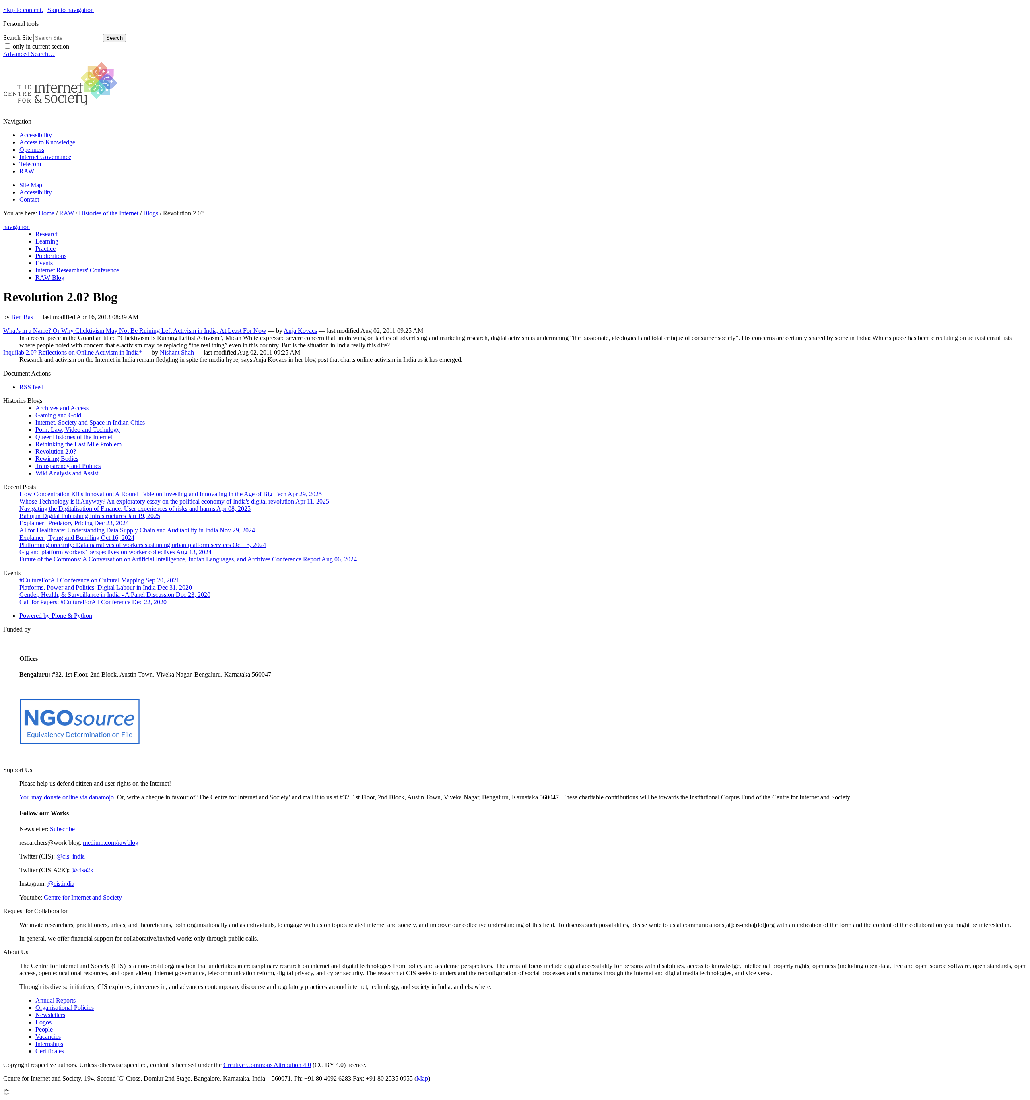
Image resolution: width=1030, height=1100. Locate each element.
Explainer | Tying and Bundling (76, 537)
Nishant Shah (177, 352)
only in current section (41, 46)
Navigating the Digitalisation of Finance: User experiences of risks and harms (135, 508)
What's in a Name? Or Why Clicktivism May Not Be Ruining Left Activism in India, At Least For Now (134, 330)
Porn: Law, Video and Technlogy (77, 429)
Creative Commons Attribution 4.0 (267, 1064)
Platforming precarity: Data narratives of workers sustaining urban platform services (142, 544)
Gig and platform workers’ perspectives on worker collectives (115, 552)
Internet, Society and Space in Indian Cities (90, 422)
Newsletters (50, 1014)
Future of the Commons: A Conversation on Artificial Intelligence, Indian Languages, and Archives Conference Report (188, 559)
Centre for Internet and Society (83, 897)
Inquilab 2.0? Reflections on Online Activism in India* (72, 352)
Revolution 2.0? (55, 451)
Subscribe (62, 829)
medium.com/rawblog (110, 842)
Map (422, 1078)
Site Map (30, 185)
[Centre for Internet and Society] (62, 107)
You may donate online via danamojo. (67, 797)
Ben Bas (22, 317)
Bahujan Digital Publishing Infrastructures (89, 515)
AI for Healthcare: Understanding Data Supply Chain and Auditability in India (137, 530)
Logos (43, 1022)
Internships (49, 1043)
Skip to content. (23, 9)
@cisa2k (82, 870)
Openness (31, 149)
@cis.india (60, 883)
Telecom (30, 164)
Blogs (150, 213)
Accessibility (35, 135)
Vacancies (48, 1036)
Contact (29, 199)
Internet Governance (45, 156)
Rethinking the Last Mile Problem (78, 444)
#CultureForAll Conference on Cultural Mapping (99, 580)
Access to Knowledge (47, 142)
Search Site (17, 37)
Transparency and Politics (68, 465)
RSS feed (31, 387)
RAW (26, 171)
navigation (16, 226)
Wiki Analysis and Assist (66, 473)
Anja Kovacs (300, 330)
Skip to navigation (70, 9)
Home (46, 213)
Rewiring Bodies (56, 458)
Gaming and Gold (58, 415)
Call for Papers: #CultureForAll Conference (93, 601)
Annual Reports (55, 1000)
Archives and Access (62, 408)
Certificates (49, 1051)
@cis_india (70, 856)
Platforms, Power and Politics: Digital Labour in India (105, 587)
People (44, 1029)
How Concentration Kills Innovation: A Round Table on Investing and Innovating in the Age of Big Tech (170, 494)
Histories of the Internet (108, 213)
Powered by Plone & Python (55, 615)
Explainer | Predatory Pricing (74, 523)
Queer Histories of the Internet (73, 436)
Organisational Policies (64, 1007)
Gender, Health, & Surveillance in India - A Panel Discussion (114, 594)
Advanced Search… (29, 53)
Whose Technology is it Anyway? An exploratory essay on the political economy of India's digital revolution (174, 501)
